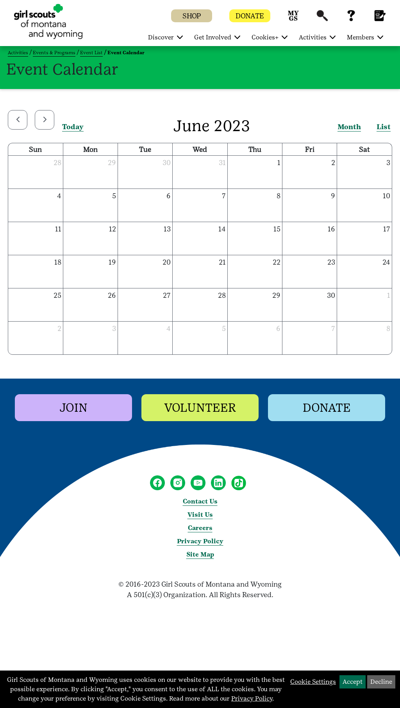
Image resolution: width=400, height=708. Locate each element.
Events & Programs (54, 52)
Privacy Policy (200, 541)
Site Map (200, 554)
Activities (18, 52)
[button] (293, 19)
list (384, 127)
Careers (200, 528)
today (73, 127)
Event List (91, 52)
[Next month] (44, 120)
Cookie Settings (313, 681)
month (349, 127)
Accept (352, 681)
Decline (381, 681)
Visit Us (200, 514)
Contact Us (200, 501)
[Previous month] (17, 120)
